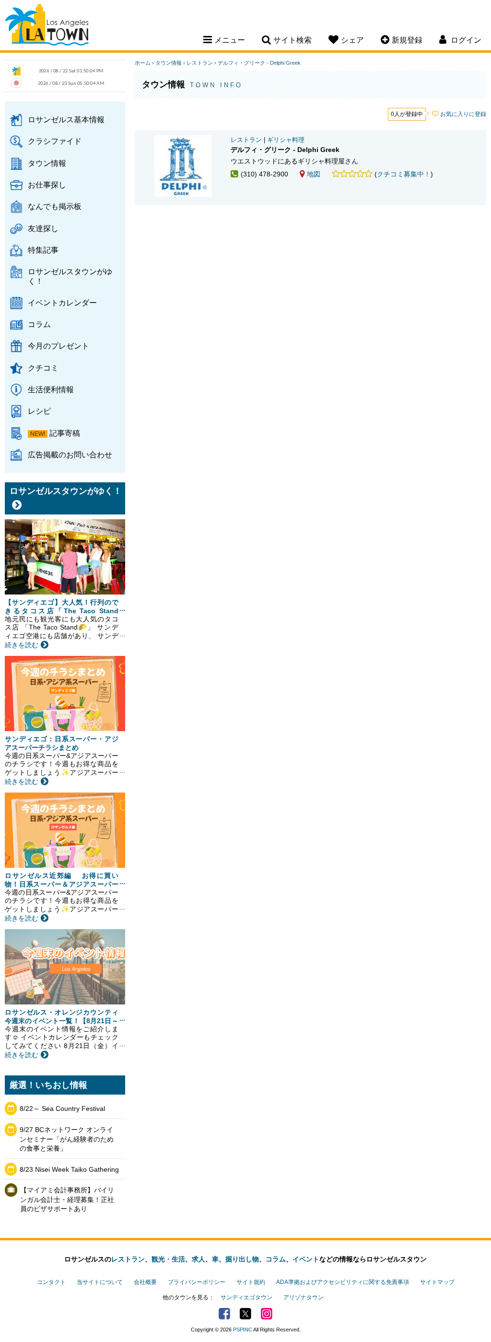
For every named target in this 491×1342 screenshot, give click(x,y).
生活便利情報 (51, 389)
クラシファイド (55, 141)
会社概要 (145, 1282)
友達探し (43, 228)
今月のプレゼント (58, 345)
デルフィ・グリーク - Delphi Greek (259, 63)
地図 (313, 174)
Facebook (224, 1313)
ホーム (143, 63)
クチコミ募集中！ (404, 174)
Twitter (245, 1313)
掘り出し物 (242, 1259)
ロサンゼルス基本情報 (66, 119)
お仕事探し (47, 184)
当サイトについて (100, 1282)
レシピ (39, 411)
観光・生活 (168, 1259)
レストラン (200, 63)
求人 (198, 1259)
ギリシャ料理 (285, 140)
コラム (39, 324)
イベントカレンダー (62, 302)
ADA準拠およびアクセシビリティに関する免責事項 (342, 1282)
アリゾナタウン (303, 1297)
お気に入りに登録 (463, 114)
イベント (305, 1259)
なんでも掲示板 (55, 206)
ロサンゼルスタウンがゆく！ (70, 276)
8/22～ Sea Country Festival (62, 1108)
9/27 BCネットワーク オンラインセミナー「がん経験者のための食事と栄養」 (67, 1139)
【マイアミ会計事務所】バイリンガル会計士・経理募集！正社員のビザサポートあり (67, 1199)
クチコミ (43, 367)
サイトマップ (437, 1282)
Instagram (266, 1313)
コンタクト (51, 1282)
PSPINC (242, 1329)
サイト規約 (250, 1282)
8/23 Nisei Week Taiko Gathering (69, 1169)
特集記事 (43, 249)
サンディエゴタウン (246, 1297)
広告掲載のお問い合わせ (70, 454)
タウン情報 (47, 163)
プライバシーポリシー (196, 1282)
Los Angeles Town (47, 26)
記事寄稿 (64, 433)
